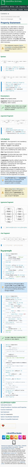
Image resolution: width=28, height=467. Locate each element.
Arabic (20, 9)
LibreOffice (4, 6)
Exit (5, 414)
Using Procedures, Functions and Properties (13, 407)
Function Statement (6, 409)
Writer (12, 6)
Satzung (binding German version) (12, 447)
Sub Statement (5, 412)
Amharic (14, 9)
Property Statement (10, 22)
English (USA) (5, 9)
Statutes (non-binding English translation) (13, 446)
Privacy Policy (17, 445)
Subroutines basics (6, 405)
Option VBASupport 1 (18, 189)
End (2, 414)
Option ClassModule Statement (10, 417)
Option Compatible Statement (9, 419)
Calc (17, 6)
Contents (4, 14)
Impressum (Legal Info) (7, 445)
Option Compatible (14, 179)
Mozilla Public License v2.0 (10, 453)
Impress (22, 6)
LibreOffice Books (14, 433)
